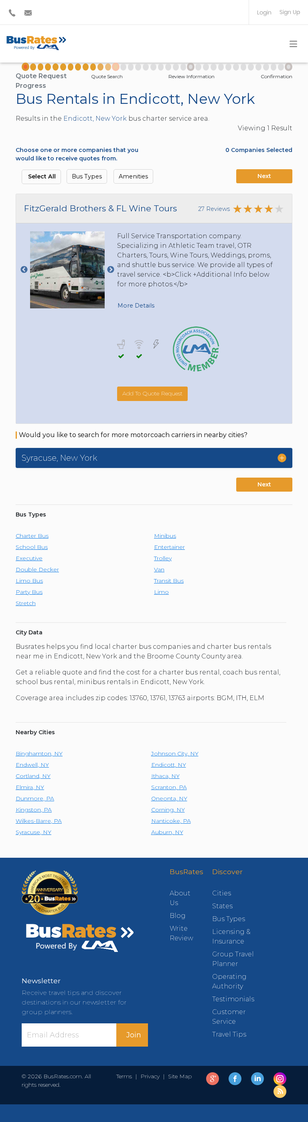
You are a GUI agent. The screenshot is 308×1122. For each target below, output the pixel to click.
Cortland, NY (33, 776)
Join (133, 1035)
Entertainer (169, 547)
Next (264, 176)
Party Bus (29, 591)
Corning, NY (168, 809)
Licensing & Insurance (231, 936)
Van (159, 569)
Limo (161, 591)
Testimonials (233, 999)
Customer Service (229, 1016)
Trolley (163, 558)
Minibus (165, 535)
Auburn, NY (167, 832)
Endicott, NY (168, 764)
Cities (221, 893)
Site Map (178, 1076)
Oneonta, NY (169, 798)
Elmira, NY (30, 787)
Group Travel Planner (233, 959)
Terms (125, 1076)
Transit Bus (169, 580)
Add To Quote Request (152, 393)
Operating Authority (229, 981)
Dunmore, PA (35, 798)
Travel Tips (229, 1034)
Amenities (133, 176)
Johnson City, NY (175, 753)
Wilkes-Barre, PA (39, 820)
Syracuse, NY (33, 832)
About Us (179, 898)
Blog (178, 915)
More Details (136, 305)
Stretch (26, 603)
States (222, 906)
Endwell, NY (32, 764)
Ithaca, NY (165, 776)
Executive (29, 558)
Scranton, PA (169, 787)
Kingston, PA (34, 809)
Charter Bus (32, 535)
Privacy (150, 1076)
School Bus (32, 547)
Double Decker (37, 569)
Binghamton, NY (39, 753)
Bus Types (87, 176)
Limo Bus (29, 580)
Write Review (179, 933)
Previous (24, 270)
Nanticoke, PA (171, 820)
